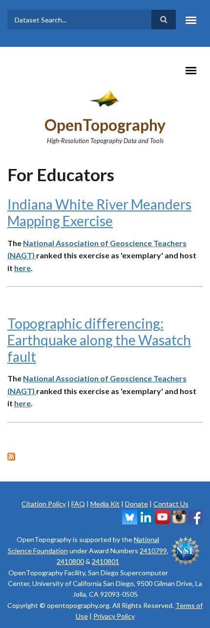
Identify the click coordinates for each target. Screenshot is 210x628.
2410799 (153, 550)
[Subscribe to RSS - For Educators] (105, 455)
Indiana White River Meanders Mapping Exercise (99, 212)
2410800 (70, 561)
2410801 (105, 561)
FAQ (78, 504)
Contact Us (171, 504)
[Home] (105, 97)
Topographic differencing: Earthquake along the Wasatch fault (99, 339)
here (22, 267)
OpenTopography (105, 124)
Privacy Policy (114, 616)
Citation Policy (43, 504)
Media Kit (105, 504)
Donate (136, 504)
